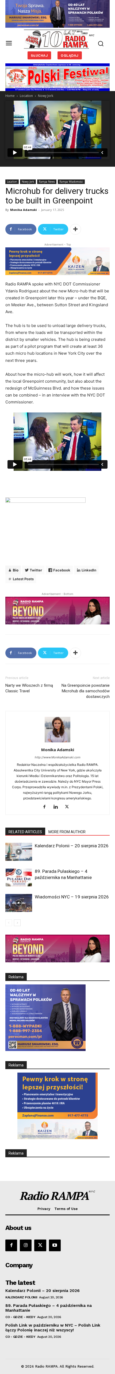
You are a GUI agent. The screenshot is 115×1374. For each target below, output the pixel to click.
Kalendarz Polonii (21, 1297)
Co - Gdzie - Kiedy (20, 1317)
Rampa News (47, 181)
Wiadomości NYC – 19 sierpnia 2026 (72, 896)
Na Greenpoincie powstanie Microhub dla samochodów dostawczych (86, 691)
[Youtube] (55, 1245)
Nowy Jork (45, 95)
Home (10, 95)
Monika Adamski (23, 210)
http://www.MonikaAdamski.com (57, 757)
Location (26, 95)
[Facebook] (46, 807)
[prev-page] (8, 922)
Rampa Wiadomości (71, 181)
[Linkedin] (57, 807)
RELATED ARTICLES (25, 832)
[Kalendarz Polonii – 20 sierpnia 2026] (18, 852)
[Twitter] (68, 807)
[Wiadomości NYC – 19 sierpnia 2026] (18, 903)
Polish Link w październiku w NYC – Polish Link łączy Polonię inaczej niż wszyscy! (52, 1327)
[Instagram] (26, 1245)
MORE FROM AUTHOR (67, 832)
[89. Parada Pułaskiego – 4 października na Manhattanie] (18, 877)
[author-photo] (57, 742)
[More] (75, 229)
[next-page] (17, 922)
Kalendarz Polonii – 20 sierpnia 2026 (72, 845)
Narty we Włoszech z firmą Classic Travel (29, 688)
